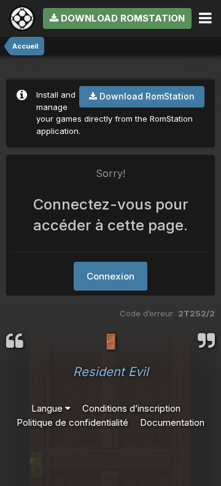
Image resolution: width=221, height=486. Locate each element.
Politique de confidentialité (72, 422)
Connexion (110, 276)
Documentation (172, 422)
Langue (48, 408)
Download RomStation (121, 18)
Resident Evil (111, 371)
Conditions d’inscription (131, 408)
